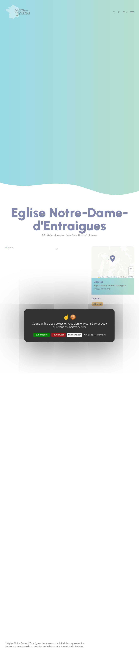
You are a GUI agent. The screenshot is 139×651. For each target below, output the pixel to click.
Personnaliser (74, 334)
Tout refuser (58, 334)
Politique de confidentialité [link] (95, 335)
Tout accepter (41, 334)
